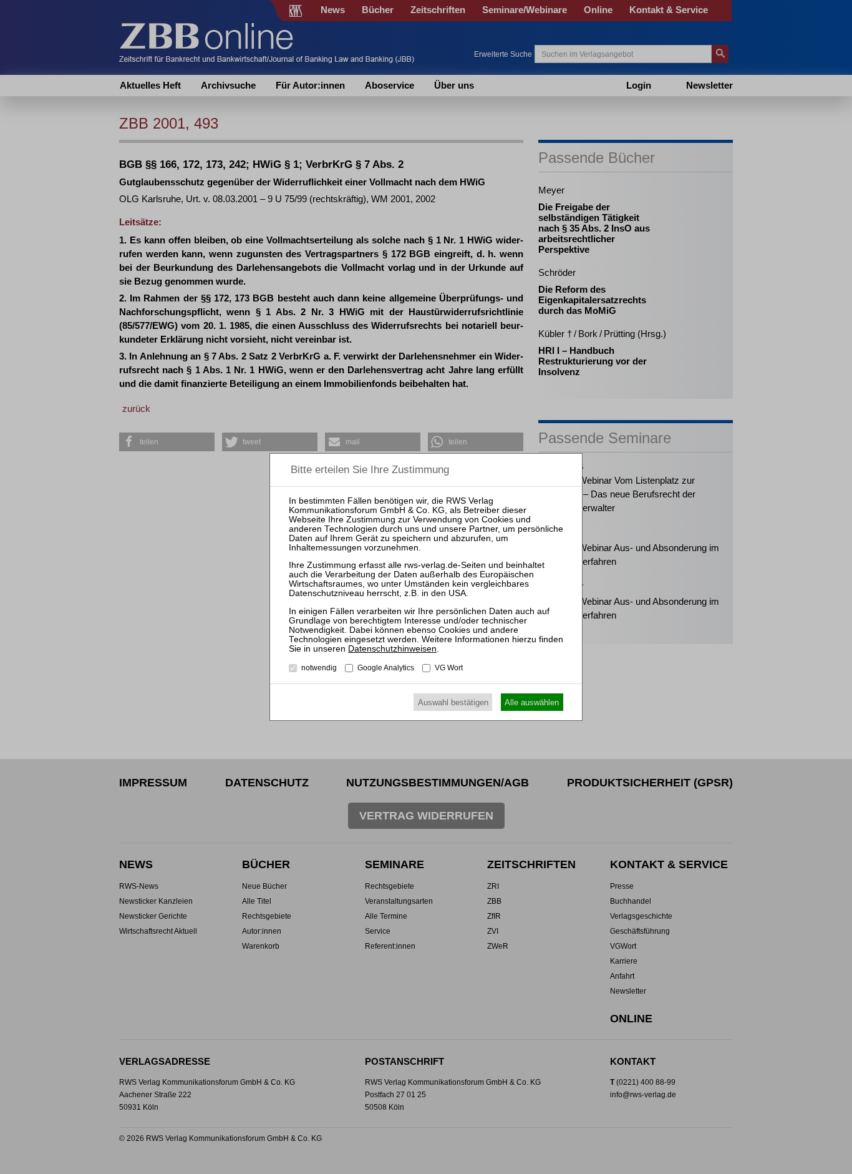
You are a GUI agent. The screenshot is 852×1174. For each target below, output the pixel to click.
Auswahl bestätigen (453, 702)
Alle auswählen (532, 702)
